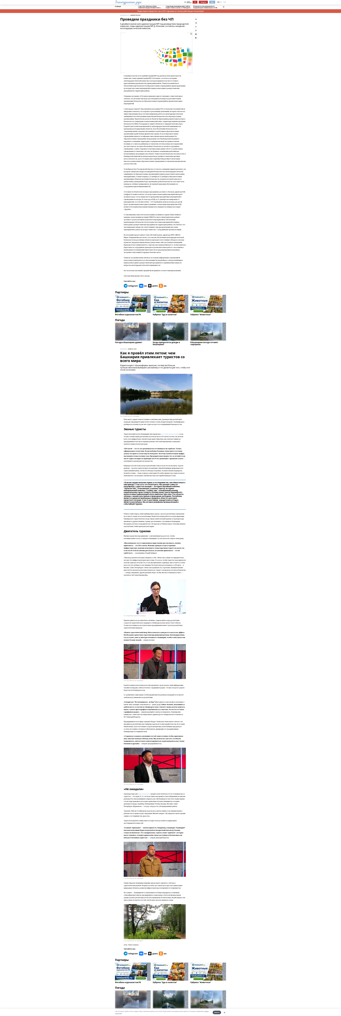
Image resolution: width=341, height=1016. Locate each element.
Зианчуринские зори (128, 1)
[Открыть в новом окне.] (131, 286)
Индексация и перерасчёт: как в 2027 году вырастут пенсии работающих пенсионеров (170, 11)
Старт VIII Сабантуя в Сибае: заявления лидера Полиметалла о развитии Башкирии (149, 7)
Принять (217, 1012)
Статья (118, 6)
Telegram (203, 2)
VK (195, 2)
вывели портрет (144, 794)
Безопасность (124, 15)
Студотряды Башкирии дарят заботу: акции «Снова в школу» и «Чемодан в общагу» (178, 7)
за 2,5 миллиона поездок (170, 434)
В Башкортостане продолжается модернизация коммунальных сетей (205, 7)
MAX (212, 2)
